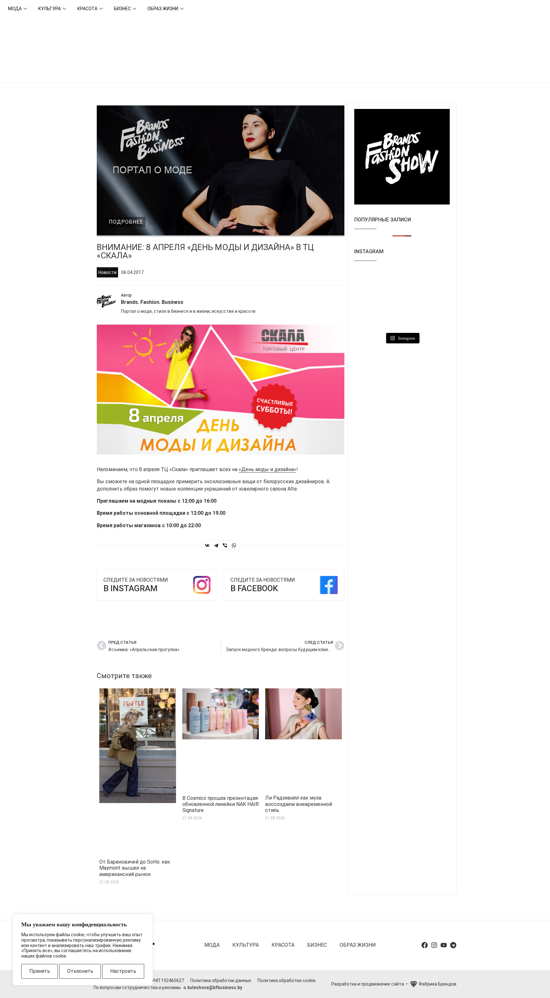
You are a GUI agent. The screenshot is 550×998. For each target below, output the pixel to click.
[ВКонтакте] (207, 545)
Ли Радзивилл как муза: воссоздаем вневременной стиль (298, 804)
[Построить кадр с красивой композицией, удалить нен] (369, 299)
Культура (49, 8)
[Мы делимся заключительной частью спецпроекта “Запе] (402, 279)
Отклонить (80, 971)
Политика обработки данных (220, 980)
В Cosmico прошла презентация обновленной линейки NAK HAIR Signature (220, 804)
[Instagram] (434, 945)
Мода (15, 8)
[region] (83, 949)
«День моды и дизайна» (267, 469)
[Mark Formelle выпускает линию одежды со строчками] (369, 319)
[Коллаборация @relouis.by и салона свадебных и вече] (435, 319)
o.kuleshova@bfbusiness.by (212, 987)
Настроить (123, 971)
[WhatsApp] (234, 545)
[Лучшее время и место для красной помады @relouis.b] (435, 299)
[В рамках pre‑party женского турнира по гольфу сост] (402, 299)
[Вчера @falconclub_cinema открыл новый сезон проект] (435, 279)
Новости (107, 272)
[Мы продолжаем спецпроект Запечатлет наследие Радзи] (402, 319)
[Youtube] (444, 945)
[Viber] (225, 545)
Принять (39, 971)
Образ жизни (162, 8)
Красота (87, 8)
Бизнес (122, 8)
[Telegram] (216, 545)
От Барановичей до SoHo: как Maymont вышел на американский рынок (134, 868)
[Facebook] (424, 945)
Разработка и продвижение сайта (367, 984)
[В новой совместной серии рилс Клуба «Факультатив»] (369, 279)
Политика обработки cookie (286, 980)
